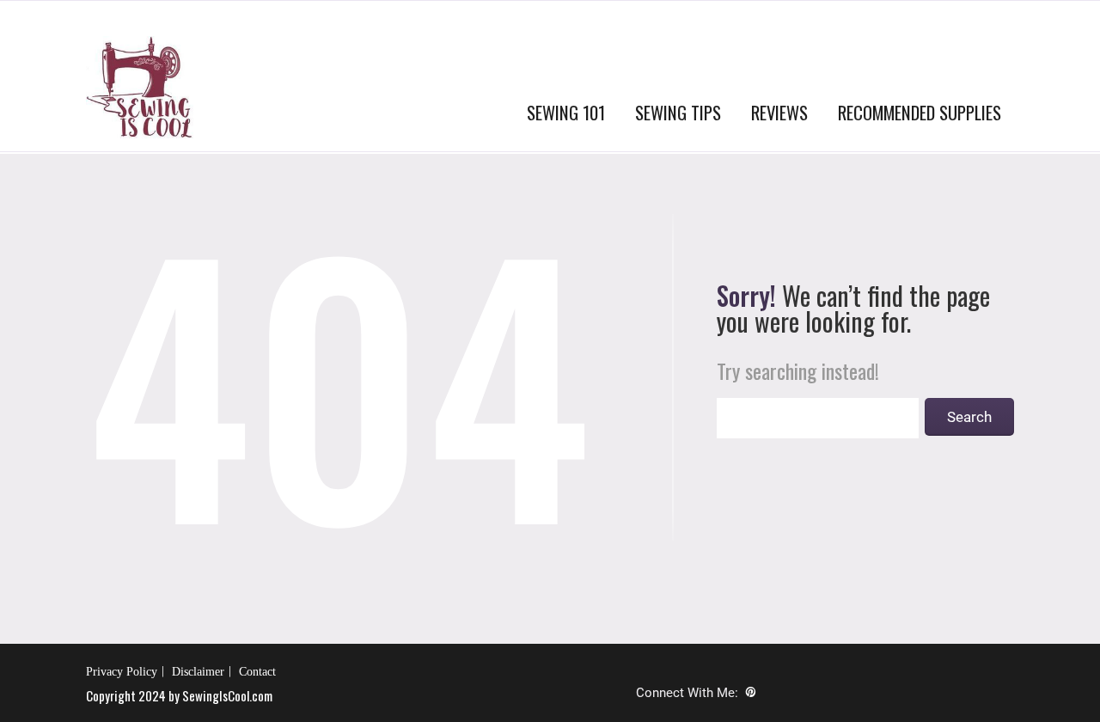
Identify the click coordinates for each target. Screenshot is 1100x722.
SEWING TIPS (678, 112)
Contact (257, 671)
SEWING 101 (566, 112)
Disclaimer (198, 671)
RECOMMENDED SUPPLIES (919, 112)
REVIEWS (779, 112)
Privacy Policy (121, 671)
